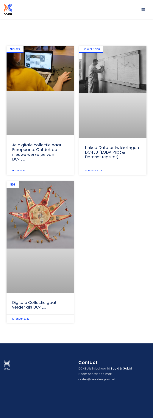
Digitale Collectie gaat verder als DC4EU (34, 305)
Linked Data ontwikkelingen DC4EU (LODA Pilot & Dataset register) (112, 152)
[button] (143, 9)
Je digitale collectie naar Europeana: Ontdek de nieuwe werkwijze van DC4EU (36, 152)
